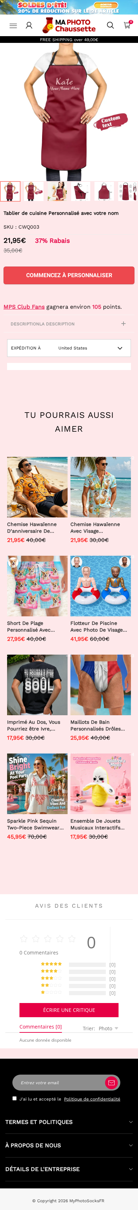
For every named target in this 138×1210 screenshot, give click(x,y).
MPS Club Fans (24, 306)
